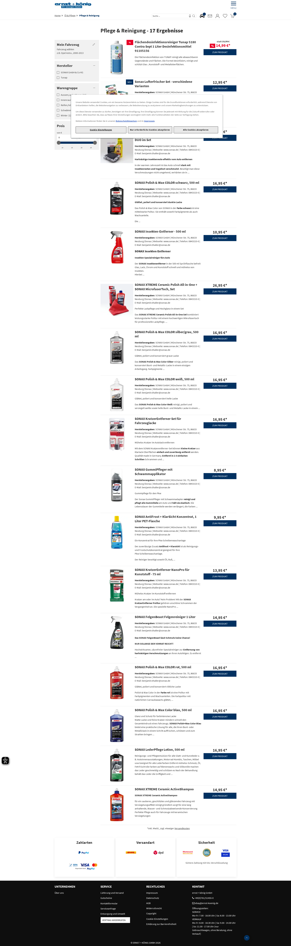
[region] (147, 116)
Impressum (149, 121)
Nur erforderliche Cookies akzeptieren (150, 129)
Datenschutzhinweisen (126, 121)
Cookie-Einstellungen (101, 129)
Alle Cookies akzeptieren (196, 129)
